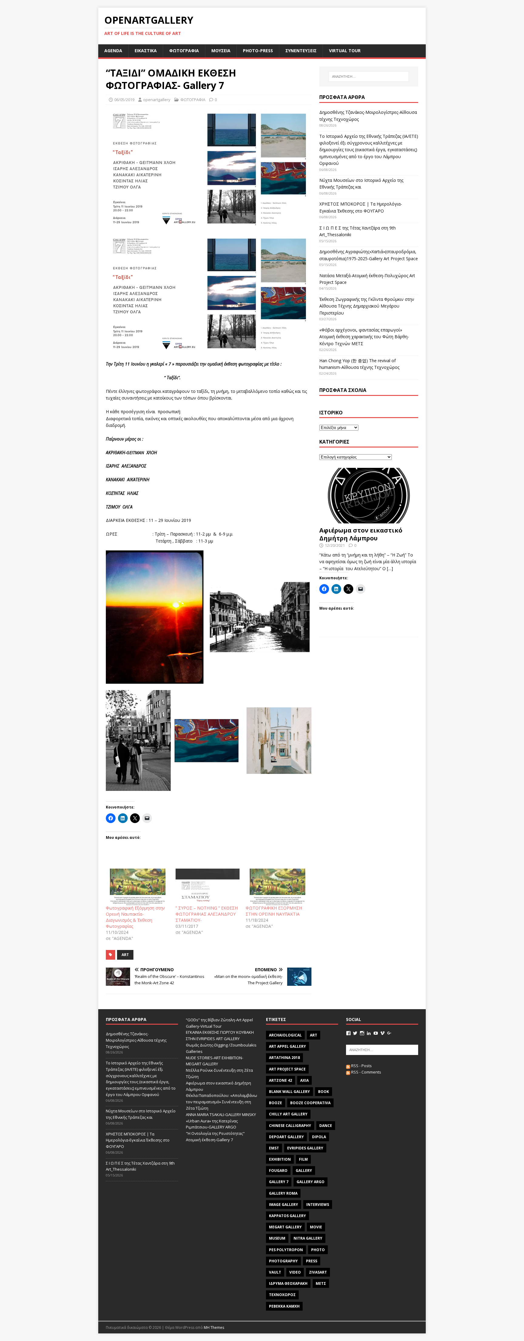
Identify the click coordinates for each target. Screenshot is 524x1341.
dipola (319, 1136)
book (323, 1091)
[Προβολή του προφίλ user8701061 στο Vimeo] (382, 1033)
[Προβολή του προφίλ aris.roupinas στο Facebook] (348, 1033)
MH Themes (214, 1327)
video (295, 1272)
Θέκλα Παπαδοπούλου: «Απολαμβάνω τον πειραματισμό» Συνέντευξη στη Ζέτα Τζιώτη (221, 1102)
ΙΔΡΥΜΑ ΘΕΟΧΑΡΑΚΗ (288, 1283)
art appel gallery (287, 1046)
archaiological (285, 1035)
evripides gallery (305, 1148)
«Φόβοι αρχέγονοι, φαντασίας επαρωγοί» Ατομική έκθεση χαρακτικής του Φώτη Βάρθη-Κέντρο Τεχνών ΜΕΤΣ (364, 336)
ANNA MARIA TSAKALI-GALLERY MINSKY (221, 1114)
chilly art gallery (288, 1114)
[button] (153, 617)
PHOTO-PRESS (258, 50)
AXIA (304, 1080)
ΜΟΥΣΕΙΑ (220, 50)
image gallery (283, 1204)
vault (275, 1272)
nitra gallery (308, 1238)
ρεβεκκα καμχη (284, 1306)
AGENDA (113, 50)
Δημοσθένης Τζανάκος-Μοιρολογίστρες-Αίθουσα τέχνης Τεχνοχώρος (136, 1040)
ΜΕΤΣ (321, 1283)
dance (325, 1125)
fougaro (278, 1170)
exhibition (280, 1159)
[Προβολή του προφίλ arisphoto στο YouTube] (375, 1033)
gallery (304, 1170)
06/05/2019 (124, 99)
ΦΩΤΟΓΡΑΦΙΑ (184, 50)
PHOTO (318, 1249)
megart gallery (285, 1227)
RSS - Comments (365, 1072)
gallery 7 (278, 1181)
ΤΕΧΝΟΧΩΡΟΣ (282, 1294)
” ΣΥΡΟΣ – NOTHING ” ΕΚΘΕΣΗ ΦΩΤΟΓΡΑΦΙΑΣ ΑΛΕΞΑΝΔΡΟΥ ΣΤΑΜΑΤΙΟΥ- (207, 914)
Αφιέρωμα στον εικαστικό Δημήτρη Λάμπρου (360, 534)
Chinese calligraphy (290, 1125)
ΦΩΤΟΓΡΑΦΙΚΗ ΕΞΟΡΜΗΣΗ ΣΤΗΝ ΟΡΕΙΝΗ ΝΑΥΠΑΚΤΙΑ (274, 911)
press (311, 1261)
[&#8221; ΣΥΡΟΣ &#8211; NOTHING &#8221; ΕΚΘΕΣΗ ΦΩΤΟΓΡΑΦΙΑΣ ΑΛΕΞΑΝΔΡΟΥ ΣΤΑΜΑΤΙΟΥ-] (207, 887)
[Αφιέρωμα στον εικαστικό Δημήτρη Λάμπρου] (368, 520)
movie (316, 1227)
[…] (390, 568)
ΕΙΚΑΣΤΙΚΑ (146, 50)
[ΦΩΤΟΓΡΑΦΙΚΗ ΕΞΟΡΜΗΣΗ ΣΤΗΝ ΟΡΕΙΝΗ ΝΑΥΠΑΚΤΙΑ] (277, 887)
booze (275, 1102)
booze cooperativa (310, 1102)
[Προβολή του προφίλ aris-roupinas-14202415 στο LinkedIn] (368, 1033)
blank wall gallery (289, 1091)
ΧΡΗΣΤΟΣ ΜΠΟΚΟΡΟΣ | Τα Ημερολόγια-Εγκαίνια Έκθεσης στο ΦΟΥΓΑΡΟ (138, 1140)
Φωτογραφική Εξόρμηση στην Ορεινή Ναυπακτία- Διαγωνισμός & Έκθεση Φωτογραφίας (135, 917)
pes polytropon (286, 1249)
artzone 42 (280, 1080)
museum (277, 1238)
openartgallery (156, 99)
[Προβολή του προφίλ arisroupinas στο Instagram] (362, 1033)
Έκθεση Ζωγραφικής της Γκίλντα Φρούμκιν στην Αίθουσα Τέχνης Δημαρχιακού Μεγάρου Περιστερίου (366, 306)
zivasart (318, 1272)
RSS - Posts (361, 1065)
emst (274, 1148)
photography (283, 1261)
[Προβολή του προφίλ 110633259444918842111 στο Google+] (389, 1033)
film (303, 1159)
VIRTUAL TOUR (345, 50)
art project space (287, 1069)
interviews (317, 1204)
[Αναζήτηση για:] (368, 76)
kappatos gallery (287, 1215)
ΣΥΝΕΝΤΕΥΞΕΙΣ (301, 50)
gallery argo (310, 1181)
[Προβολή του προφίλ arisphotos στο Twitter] (355, 1033)
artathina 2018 (284, 1057)
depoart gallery (286, 1136)
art (125, 954)
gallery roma (283, 1193)
